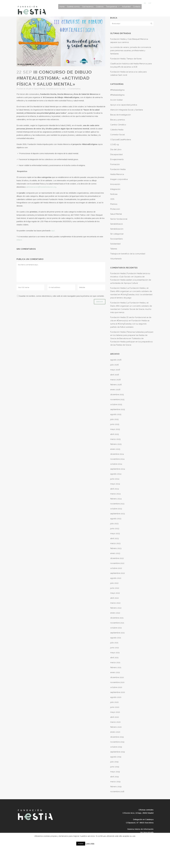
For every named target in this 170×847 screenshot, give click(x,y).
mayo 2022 (115, 593)
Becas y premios (117, 120)
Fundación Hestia (118, 169)
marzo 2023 (115, 543)
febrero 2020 (116, 727)
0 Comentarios (74, 89)
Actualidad (126, 7)
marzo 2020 (115, 722)
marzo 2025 (115, 439)
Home (61, 7)
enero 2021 (115, 672)
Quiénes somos (73, 7)
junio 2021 (114, 648)
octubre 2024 (116, 464)
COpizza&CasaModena (120, 139)
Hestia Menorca (117, 174)
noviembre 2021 (117, 623)
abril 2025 (114, 434)
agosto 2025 (115, 414)
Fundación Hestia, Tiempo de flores (126, 59)
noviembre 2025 (117, 399)
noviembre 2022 (117, 563)
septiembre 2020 (117, 692)
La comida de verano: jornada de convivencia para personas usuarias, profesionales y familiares (130, 50)
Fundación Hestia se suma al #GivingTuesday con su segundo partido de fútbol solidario (129, 323)
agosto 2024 (115, 474)
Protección (115, 209)
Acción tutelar (116, 100)
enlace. (19, 240)
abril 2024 (114, 489)
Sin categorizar (117, 234)
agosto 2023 (115, 518)
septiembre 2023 (117, 514)
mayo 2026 (115, 370)
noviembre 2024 (117, 459)
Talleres (113, 249)
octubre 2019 (116, 747)
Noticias (113, 194)
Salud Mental (39, 89)
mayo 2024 (115, 484)
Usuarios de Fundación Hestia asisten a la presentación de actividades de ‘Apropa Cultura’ (130, 280)
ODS (112, 199)
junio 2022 (114, 588)
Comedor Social (117, 134)
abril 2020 (114, 717)
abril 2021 (114, 657)
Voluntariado (116, 259)
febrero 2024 (116, 499)
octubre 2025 (116, 404)
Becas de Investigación (120, 115)
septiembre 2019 (117, 752)
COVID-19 (114, 144)
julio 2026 (114, 365)
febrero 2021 (115, 667)
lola (63, 89)
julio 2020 (114, 702)
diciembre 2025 (117, 394)
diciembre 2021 (116, 618)
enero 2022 (115, 613)
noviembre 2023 (117, 504)
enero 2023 (115, 553)
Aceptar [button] (81, 844)
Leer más (90, 843)
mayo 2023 (115, 533)
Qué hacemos (87, 7)
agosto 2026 (115, 360)
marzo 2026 (115, 380)
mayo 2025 (115, 429)
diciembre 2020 (117, 677)
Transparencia (111, 7)
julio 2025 (114, 419)
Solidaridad (115, 244)
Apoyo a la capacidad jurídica (123, 105)
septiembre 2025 (117, 409)
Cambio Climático (118, 125)
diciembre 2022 (117, 558)
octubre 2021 (116, 628)
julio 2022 (114, 583)
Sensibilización (52, 89)
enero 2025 (115, 449)
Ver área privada (146, 832)
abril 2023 (114, 538)
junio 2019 (114, 767)
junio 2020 (114, 707)
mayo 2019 (115, 772)
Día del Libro (115, 149)
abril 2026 (114, 375)
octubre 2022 (116, 568)
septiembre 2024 (117, 469)
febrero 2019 (115, 786)
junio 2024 (114, 479)
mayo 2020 (115, 712)
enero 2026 (115, 389)
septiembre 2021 (117, 633)
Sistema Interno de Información (140, 829)
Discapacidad (116, 154)
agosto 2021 (115, 638)
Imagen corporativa (119, 179)
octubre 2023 (116, 509)
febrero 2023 (115, 548)
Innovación (115, 184)
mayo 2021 (115, 652)
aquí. (53, 231)
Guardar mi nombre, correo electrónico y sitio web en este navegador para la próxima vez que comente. (61, 296)
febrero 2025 (115, 444)
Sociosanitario (116, 239)
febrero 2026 (116, 384)
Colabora (99, 7)
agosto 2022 (115, 578)
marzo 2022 (115, 603)
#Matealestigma (117, 90)
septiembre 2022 (117, 573)
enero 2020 (115, 732)
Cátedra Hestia (116, 130)
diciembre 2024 (117, 454)
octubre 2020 (116, 687)
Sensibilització (116, 224)
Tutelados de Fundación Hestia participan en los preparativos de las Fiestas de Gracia (131, 341)
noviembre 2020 (117, 682)
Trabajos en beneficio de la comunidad (127, 254)
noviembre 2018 (117, 791)
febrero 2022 (115, 608)
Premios (113, 204)
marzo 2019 (115, 782)
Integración (115, 189)
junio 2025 (114, 424)
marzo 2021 (115, 662)
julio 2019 (114, 762)
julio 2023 (114, 523)
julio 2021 (114, 643)
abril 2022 (114, 598)
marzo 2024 (115, 494)
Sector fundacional (118, 219)
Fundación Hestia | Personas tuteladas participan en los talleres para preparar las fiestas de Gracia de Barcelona (131, 335)
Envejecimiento (117, 159)
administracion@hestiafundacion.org (41, 187)
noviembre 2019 (117, 742)
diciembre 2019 (117, 737)
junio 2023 (114, 528)
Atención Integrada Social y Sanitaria (126, 110)
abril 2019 (114, 777)
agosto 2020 (115, 697)
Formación (115, 164)
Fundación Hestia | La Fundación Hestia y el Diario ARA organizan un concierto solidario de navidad (131, 291)
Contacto (136, 7)
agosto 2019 (115, 757)
